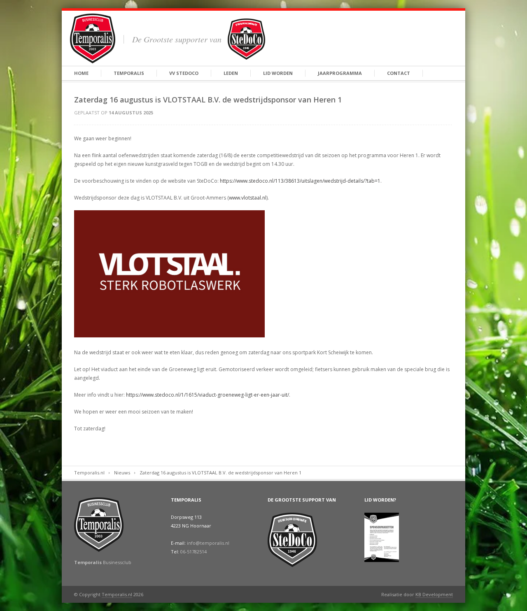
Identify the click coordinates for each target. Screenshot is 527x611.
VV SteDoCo (183, 73)
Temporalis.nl (89, 472)
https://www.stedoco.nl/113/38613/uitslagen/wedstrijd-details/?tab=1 (300, 180)
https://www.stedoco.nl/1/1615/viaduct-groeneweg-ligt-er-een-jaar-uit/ (207, 394)
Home (81, 73)
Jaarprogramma (340, 73)
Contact (398, 73)
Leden (231, 73)
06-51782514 (193, 551)
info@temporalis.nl (208, 543)
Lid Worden (278, 73)
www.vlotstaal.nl (247, 197)
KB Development (434, 594)
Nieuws (122, 472)
